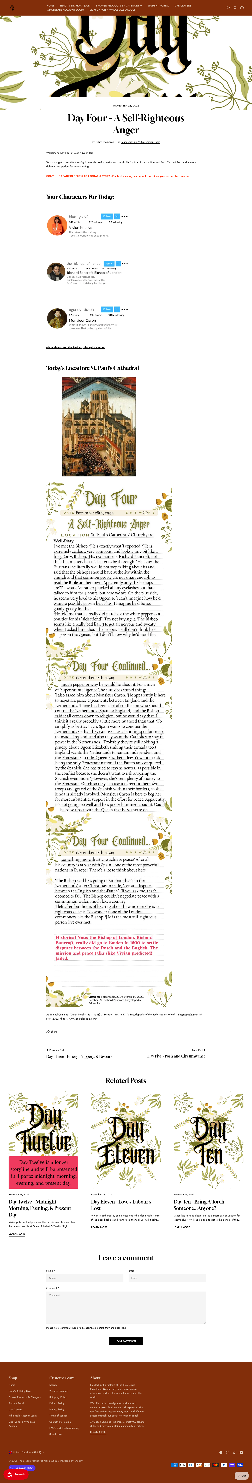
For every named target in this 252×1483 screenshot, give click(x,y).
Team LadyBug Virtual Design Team (140, 142)
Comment (52, 1288)
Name (50, 1271)
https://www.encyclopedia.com (78, 1019)
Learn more (17, 1234)
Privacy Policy (56, 1409)
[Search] (228, 7)
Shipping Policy (58, 1397)
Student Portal (16, 1403)
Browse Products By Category (25, 1397)
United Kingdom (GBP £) (27, 1452)
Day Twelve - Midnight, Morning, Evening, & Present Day (40, 1208)
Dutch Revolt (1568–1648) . (86, 1014)
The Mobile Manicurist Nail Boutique (39, 1461)
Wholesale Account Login (23, 1416)
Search (53, 1385)
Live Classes (15, 1409)
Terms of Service (58, 1416)
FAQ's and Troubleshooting (64, 1428)
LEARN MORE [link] (98, 1432)
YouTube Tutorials (58, 1391)
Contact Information (60, 1422)
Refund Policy (56, 1403)
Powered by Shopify (71, 1461)
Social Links (55, 1434)
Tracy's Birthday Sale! (20, 1391)
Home (12, 1385)
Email (133, 1271)
